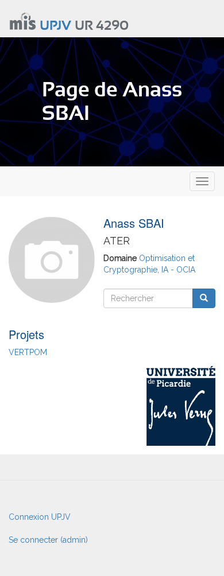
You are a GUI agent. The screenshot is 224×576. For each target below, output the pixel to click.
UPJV (55, 26)
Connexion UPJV (40, 516)
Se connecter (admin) (48, 539)
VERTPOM (28, 352)
